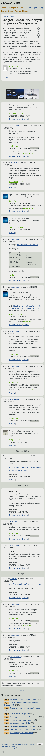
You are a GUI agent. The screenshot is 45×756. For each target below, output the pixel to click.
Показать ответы (15, 325)
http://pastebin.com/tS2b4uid (27, 245)
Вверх (40, 744)
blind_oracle (13, 113)
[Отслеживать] (38, 35)
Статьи (20, 8)
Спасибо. (13, 579)
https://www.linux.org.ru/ (9, 748)
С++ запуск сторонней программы (23, 729)
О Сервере (5, 744)
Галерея (12, 8)
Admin (12, 16)
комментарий (15, 125)
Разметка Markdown (28, 744)
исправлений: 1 (28, 208)
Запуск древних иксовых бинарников (24, 717)
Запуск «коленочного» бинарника (23, 699)
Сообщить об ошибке (8, 746)
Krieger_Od (13, 440)
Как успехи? (14, 521)
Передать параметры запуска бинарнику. (25, 708)
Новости (4, 8)
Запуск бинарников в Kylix (20, 723)
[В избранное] (38, 28)
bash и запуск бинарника (19, 714)
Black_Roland (14, 201)
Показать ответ (15, 119)
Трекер (18, 11)
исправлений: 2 (28, 153)
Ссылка (6, 77)
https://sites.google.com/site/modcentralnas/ (25, 584)
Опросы (11, 11)
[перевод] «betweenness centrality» (23, 726)
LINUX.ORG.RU (10, 2)
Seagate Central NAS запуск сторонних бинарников (22, 21)
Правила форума (15, 744)
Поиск (25, 11)
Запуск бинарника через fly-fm (21, 733)
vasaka (11, 66)
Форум (4, 11)
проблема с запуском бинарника (22, 720)
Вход (40, 8)
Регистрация (31, 8)
